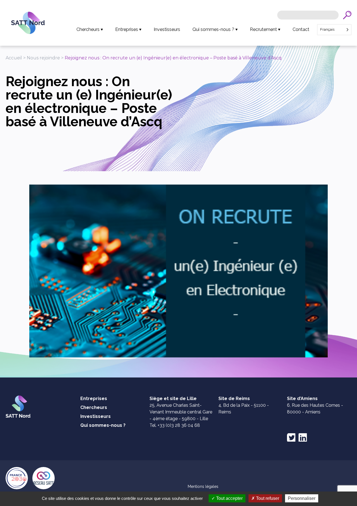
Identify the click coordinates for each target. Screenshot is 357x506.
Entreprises (126, 29)
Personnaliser (301, 498)
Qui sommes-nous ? (213, 29)
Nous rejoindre (43, 57)
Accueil (14, 57)
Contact (301, 29)
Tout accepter (229, 498)
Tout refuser (267, 498)
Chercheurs (88, 29)
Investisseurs (167, 29)
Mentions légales (203, 486)
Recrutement (263, 29)
